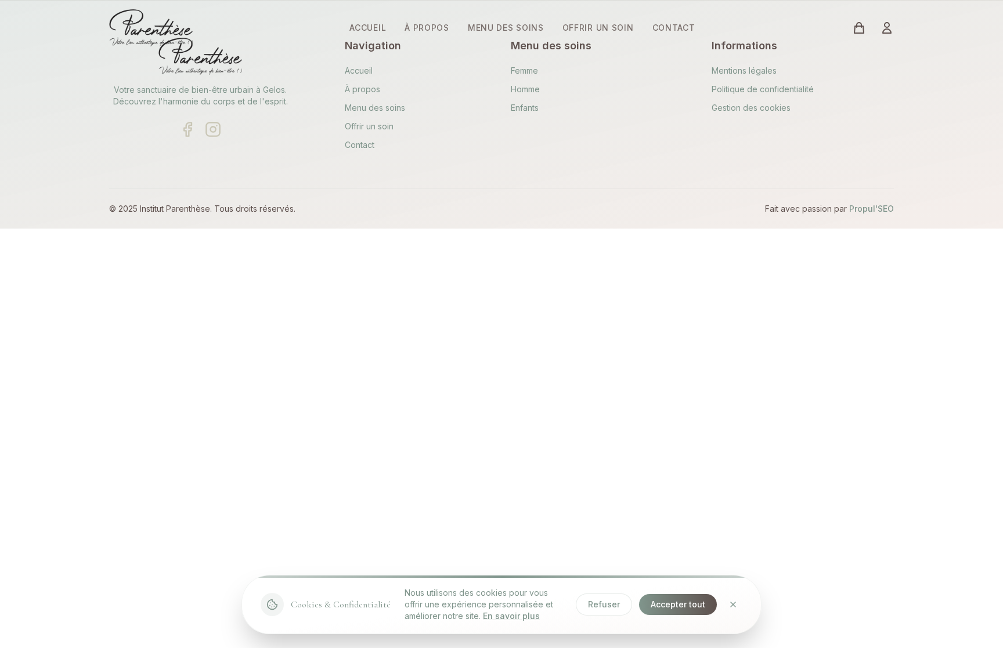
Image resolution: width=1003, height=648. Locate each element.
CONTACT (673, 27)
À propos (362, 89)
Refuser (604, 604)
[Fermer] (733, 604)
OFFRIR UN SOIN (598, 27)
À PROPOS (427, 27)
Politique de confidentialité (763, 89)
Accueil (359, 70)
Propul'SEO (871, 208)
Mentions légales (744, 70)
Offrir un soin (369, 126)
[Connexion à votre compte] (887, 28)
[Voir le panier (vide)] (859, 28)
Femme (524, 70)
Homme (525, 89)
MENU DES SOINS (506, 27)
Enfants (525, 108)
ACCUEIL (367, 27)
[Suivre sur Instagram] (213, 129)
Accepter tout (678, 604)
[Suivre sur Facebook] (187, 129)
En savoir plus (511, 616)
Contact (359, 145)
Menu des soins (375, 108)
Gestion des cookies (751, 108)
